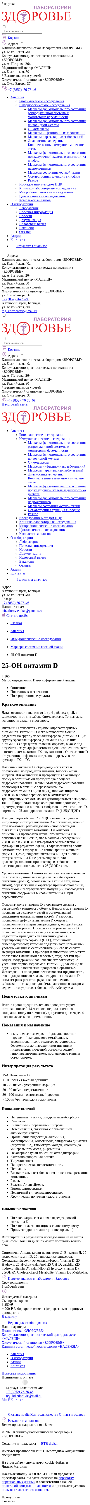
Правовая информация (19, 1373)
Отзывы (25, 232)
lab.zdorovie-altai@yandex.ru (22, 611)
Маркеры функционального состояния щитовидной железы (57, 123)
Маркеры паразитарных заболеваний (55, 137)
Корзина (14, 38)
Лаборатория (28, 208)
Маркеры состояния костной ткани (54, 172)
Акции (15, 236)
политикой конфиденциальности (27, 1486)
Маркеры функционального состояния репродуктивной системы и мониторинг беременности (57, 113)
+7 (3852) (15, 603)
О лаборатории (21, 204)
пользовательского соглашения (25, 1490)
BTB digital (49, 1443)
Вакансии (26, 228)
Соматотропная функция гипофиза (54, 176)
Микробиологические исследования (46, 192)
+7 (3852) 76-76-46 (15, 299)
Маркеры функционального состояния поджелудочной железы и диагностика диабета (57, 156)
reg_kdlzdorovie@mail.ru (19, 311)
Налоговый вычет (32, 224)
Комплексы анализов (35, 200)
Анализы (17, 97)
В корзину (9, 1316)
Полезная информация (36, 212)
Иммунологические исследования (44, 105)
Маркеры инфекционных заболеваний (56, 133)
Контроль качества (44, 1414)
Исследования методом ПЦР (40, 184)
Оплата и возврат (72, 1414)
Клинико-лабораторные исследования (47, 188)
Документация (30, 220)
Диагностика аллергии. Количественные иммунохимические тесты (56, 144)
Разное (33, 180)
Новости (25, 216)
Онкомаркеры (38, 129)
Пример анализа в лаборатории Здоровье (38, 1278)
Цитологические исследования (42, 196)
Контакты (17, 240)
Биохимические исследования (41, 101)
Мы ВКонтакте (13, 1400)
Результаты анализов (31, 579)
